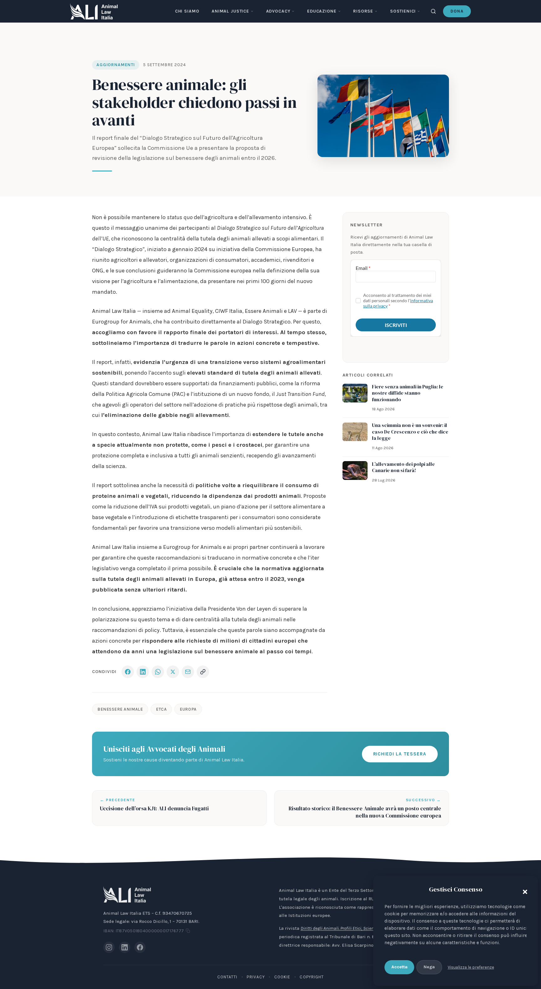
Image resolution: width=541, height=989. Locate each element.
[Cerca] (433, 11)
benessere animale (120, 709)
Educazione (321, 11)
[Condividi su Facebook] (127, 671)
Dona (457, 11)
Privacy (256, 977)
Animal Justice (230, 11)
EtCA (161, 709)
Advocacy (278, 11)
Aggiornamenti (115, 64)
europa (188, 709)
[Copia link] (203, 671)
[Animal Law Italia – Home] (94, 11)
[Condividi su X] (173, 671)
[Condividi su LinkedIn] (143, 671)
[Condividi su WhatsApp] (158, 671)
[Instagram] (109, 947)
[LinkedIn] (124, 947)
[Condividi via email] (188, 671)
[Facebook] (140, 947)
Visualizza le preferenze (471, 967)
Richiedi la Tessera (399, 754)
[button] (523, 890)
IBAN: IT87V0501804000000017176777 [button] (143, 931)
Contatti (227, 977)
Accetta (399, 967)
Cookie (282, 977)
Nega (429, 967)
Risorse (363, 11)
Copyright (312, 977)
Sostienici (403, 11)
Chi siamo (187, 11)
